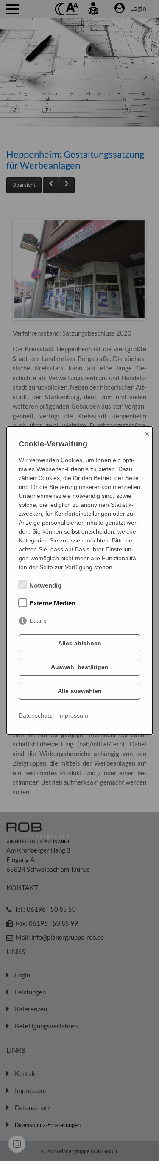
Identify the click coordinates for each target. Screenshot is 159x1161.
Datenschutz (35, 715)
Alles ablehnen (79, 643)
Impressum (73, 715)
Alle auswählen (80, 690)
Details (38, 621)
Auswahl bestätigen (80, 667)
